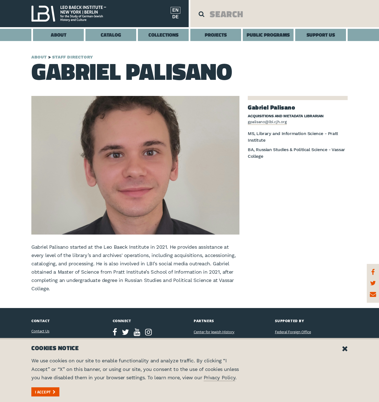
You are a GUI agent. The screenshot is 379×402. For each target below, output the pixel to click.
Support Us (321, 35)
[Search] (201, 14)
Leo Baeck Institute (71, 14)
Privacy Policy (219, 377)
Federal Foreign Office (293, 331)
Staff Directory (72, 57)
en (175, 10)
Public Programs (268, 35)
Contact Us (40, 331)
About (58, 35)
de (175, 16)
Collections (163, 35)
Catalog (111, 35)
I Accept (42, 392)
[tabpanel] (135, 165)
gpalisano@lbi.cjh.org (267, 121)
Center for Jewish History (214, 331)
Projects (216, 35)
